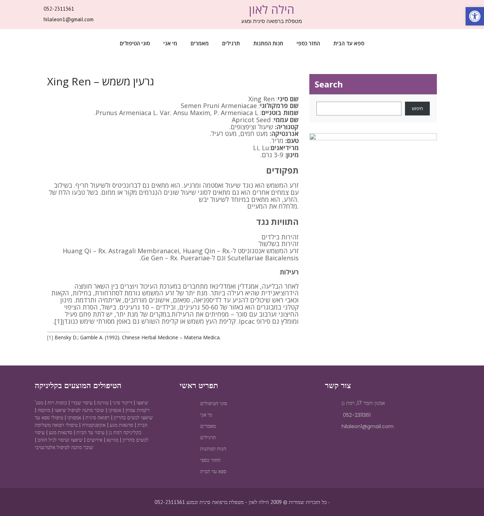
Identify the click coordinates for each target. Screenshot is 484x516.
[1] (58, 321)
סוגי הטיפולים (135, 43)
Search (329, 84)
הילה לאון (271, 9)
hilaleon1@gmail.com (69, 19)
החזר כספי (308, 43)
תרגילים (231, 43)
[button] (475, 16)
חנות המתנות (268, 43)
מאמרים (200, 43)
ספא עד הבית (348, 43)
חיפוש (417, 108)
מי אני (170, 43)
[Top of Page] (463, 497)
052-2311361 (59, 8)
